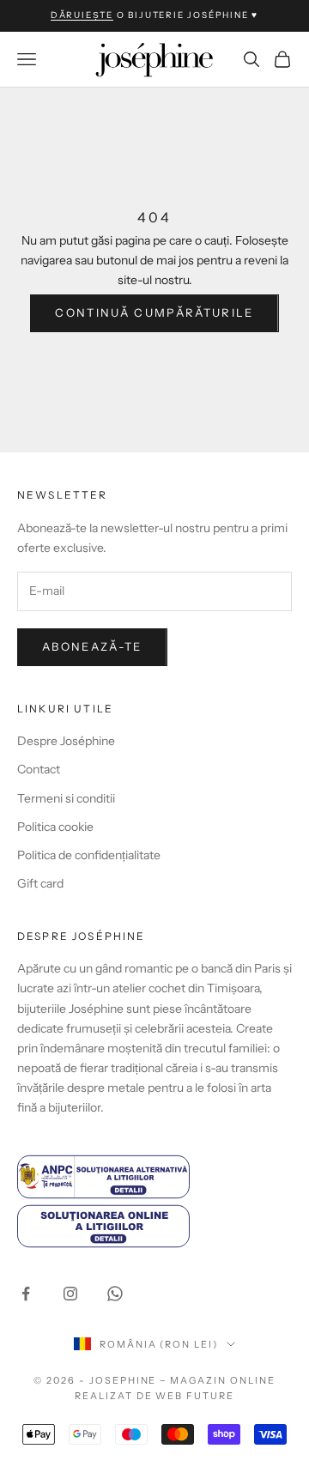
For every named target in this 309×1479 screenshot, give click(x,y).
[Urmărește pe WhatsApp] (115, 1293)
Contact (38, 769)
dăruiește (82, 15)
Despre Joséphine (66, 741)
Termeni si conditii (66, 798)
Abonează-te (92, 646)
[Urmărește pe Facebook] (25, 1293)
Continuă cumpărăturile (154, 312)
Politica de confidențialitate (89, 855)
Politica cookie (55, 826)
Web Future (194, 1396)
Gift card (40, 883)
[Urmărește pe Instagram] (70, 1293)
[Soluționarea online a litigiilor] (154, 1226)
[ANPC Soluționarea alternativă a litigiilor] (154, 1176)
